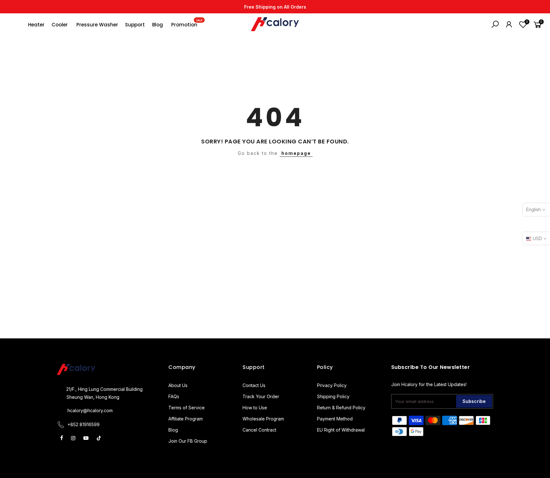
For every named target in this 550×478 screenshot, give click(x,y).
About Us (177, 385)
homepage (296, 153)
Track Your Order (261, 396)
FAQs (173, 396)
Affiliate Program (185, 418)
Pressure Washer (97, 24)
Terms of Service (186, 407)
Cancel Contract (259, 430)
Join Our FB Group (187, 441)
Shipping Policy (333, 396)
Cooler (60, 24)
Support (135, 24)
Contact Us (254, 385)
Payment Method (335, 418)
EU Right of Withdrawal (341, 430)
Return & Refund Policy (341, 407)
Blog (157, 24)
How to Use (255, 407)
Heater (36, 24)
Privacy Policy (332, 385)
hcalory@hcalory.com (90, 410)
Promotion (186, 23)
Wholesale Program (263, 418)
